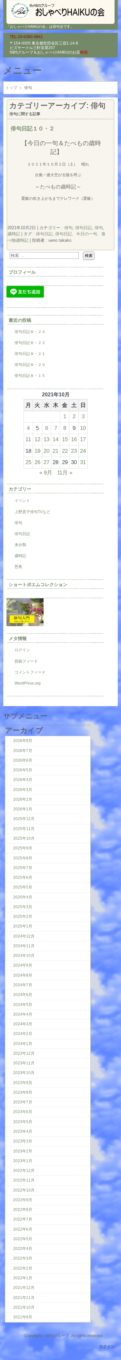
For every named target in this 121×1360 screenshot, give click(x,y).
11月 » (64, 472)
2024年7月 (22, 985)
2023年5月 (22, 1122)
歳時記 (20, 555)
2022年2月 (22, 1268)
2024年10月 (24, 956)
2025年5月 (22, 887)
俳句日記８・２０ (30, 364)
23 (74, 451)
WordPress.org (28, 683)
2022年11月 (24, 1180)
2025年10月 (24, 838)
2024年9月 (22, 965)
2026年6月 (22, 760)
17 (83, 439)
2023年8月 (22, 1092)
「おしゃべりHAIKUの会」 (60, 10)
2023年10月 (24, 1073)
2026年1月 (22, 809)
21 (55, 451)
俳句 (68, 227)
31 (83, 462)
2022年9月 (22, 1200)
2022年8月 (22, 1210)
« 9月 (45, 472)
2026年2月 (22, 799)
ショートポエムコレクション (38, 584)
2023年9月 (22, 1083)
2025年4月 (22, 897)
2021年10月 (24, 1307)
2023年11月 (24, 1063)
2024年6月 (22, 995)
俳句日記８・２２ (30, 342)
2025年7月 (22, 868)
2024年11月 (24, 946)
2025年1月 (22, 926)
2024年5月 (22, 1005)
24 (83, 451)
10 (83, 428)
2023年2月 (22, 1151)
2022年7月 (22, 1219)
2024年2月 (22, 1034)
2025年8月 (22, 858)
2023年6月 (22, 1112)
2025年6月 (22, 877)
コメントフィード (30, 672)
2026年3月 (22, 790)
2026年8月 (22, 741)
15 (65, 439)
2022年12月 (24, 1170)
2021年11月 (24, 1298)
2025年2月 (22, 917)
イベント (22, 500)
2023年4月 (22, 1131)
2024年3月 (22, 1024)
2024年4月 (22, 1014)
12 (37, 439)
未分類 (20, 545)
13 (46, 439)
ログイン (22, 650)
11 (28, 439)
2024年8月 (22, 975)
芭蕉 (18, 566)
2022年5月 (22, 1239)
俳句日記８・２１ (30, 353)
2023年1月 (22, 1161)
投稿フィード (26, 661)
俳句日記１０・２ (33, 128)
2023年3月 (22, 1141)
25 (28, 462)
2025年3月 (22, 907)
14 (55, 439)
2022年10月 (24, 1190)
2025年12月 (24, 819)
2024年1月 (22, 1044)
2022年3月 (22, 1258)
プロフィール (22, 272)
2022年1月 (22, 1278)
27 (46, 462)
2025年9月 (22, 848)
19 (37, 451)
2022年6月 (22, 1229)
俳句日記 (83, 227)
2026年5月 (22, 770)
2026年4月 (22, 780)
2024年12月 (24, 936)
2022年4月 (22, 1249)
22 (65, 451)
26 (37, 462)
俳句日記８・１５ (30, 375)
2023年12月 (24, 1053)
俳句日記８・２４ (30, 332)
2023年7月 (22, 1102)
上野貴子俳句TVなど (32, 512)
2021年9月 (22, 1317)
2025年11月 (24, 829)
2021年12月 (24, 1288)
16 (74, 439)
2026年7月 (22, 751)
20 (46, 451)
